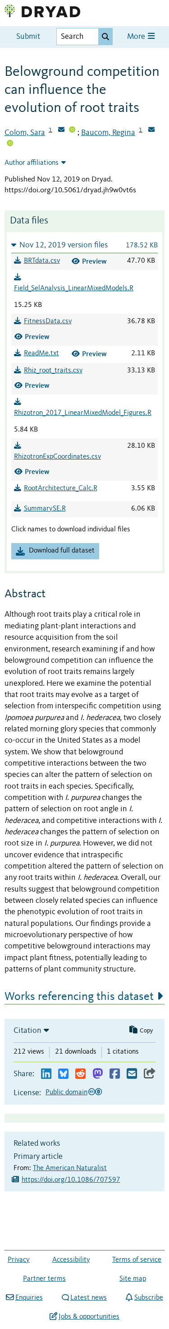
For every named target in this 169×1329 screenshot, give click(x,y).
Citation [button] (27, 1031)
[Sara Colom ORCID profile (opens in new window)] (72, 130)
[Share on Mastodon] (97, 1074)
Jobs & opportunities (89, 1316)
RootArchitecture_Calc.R (60, 488)
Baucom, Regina (108, 133)
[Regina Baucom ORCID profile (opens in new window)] (10, 144)
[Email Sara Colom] (61, 130)
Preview (94, 261)
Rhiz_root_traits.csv (53, 370)
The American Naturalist (70, 1168)
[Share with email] (132, 1074)
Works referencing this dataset (79, 997)
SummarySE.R (45, 508)
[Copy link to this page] (149, 1074)
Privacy (19, 1260)
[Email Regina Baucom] (151, 130)
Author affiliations (32, 163)
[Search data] (105, 36)
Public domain (66, 1092)
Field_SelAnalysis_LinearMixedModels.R (73, 288)
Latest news (88, 1297)
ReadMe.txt (41, 353)
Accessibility (71, 1260)
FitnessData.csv (48, 321)
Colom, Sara (25, 133)
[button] (84, 245)
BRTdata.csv (42, 261)
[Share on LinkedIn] (46, 1074)
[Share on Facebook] (115, 1074)
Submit (28, 37)
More (137, 37)
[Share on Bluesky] (63, 1074)
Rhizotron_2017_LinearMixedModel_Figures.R (82, 413)
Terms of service (136, 1260)
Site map (132, 1279)
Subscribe (148, 1297)
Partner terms (44, 1279)
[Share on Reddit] (80, 1074)
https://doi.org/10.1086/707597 (71, 1180)
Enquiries (28, 1297)
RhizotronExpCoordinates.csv (57, 456)
